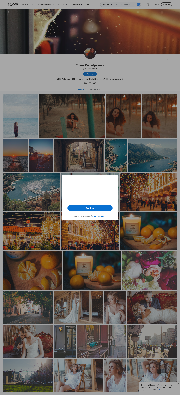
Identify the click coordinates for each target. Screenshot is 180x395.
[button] (90, 208)
